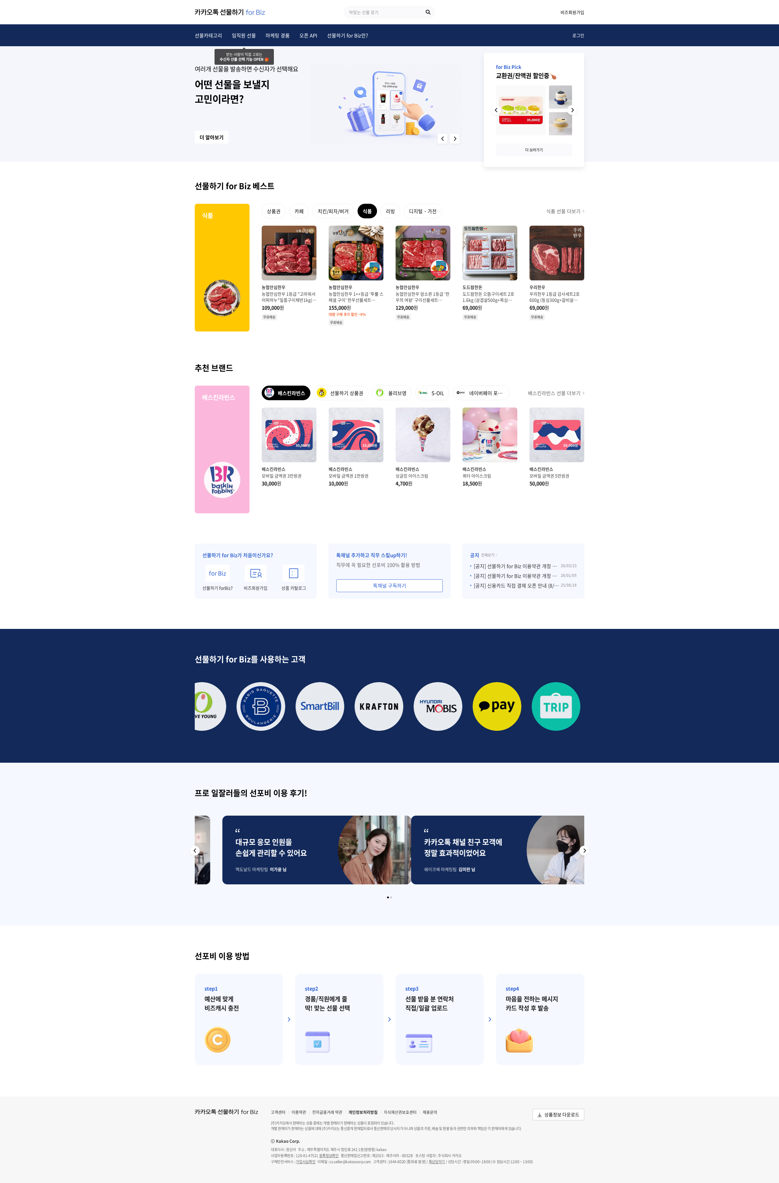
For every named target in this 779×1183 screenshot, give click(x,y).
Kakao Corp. (285, 1141)
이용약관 (299, 1112)
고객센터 (278, 1112)
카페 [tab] (299, 211)
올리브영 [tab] (397, 393)
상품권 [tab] (274, 211)
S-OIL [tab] (437, 393)
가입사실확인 (305, 1161)
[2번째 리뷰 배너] (391, 897)
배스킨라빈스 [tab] (291, 393)
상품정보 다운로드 (561, 1114)
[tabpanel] (423, 276)
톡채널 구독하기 (389, 585)
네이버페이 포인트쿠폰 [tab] (489, 393)
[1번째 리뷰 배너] (388, 897)
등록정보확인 (329, 1155)
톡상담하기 (437, 1161)
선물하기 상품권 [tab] (346, 393)
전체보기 (487, 555)
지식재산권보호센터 (400, 1112)
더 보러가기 (534, 150)
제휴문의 (430, 1112)
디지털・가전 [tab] (423, 211)
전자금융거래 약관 (327, 1112)
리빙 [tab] (390, 211)
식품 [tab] (367, 211)
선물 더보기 (563, 211)
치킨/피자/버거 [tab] (333, 211)
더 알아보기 (212, 137)
